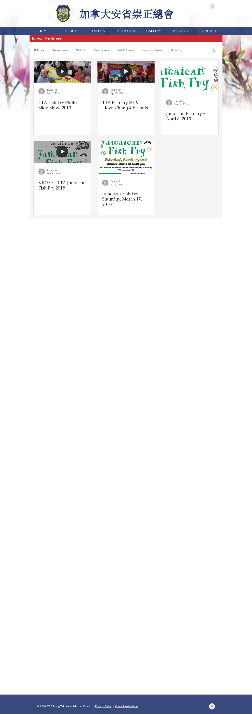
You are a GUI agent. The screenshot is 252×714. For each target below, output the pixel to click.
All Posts (38, 50)
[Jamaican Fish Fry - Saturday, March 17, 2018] (126, 157)
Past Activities (125, 50)
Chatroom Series (152, 50)
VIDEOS (81, 50)
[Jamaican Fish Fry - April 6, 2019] (189, 77)
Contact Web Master (126, 706)
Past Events (101, 50)
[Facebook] (212, 6)
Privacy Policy (103, 706)
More (173, 50)
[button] (213, 51)
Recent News (60, 50)
